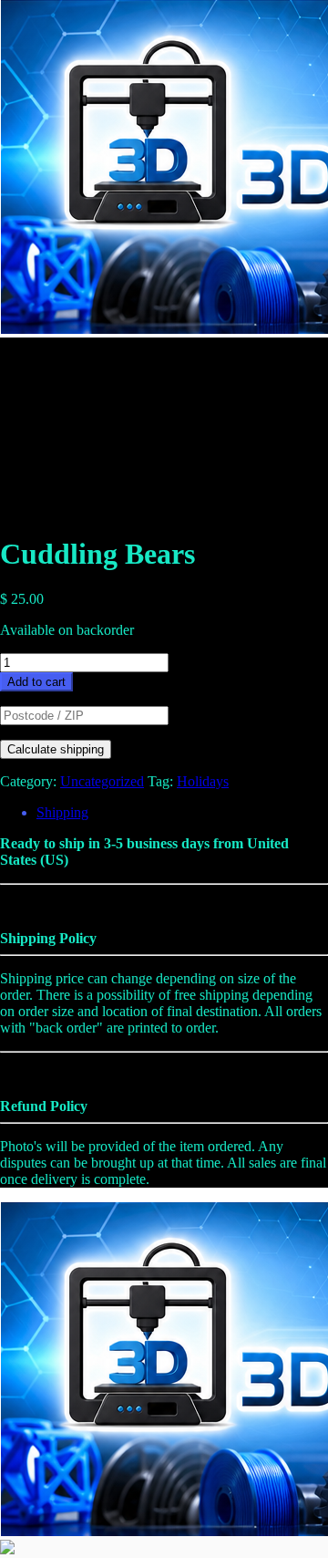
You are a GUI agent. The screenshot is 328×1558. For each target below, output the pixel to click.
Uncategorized (102, 781)
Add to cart (36, 682)
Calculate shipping (55, 749)
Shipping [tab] (62, 812)
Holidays (203, 781)
